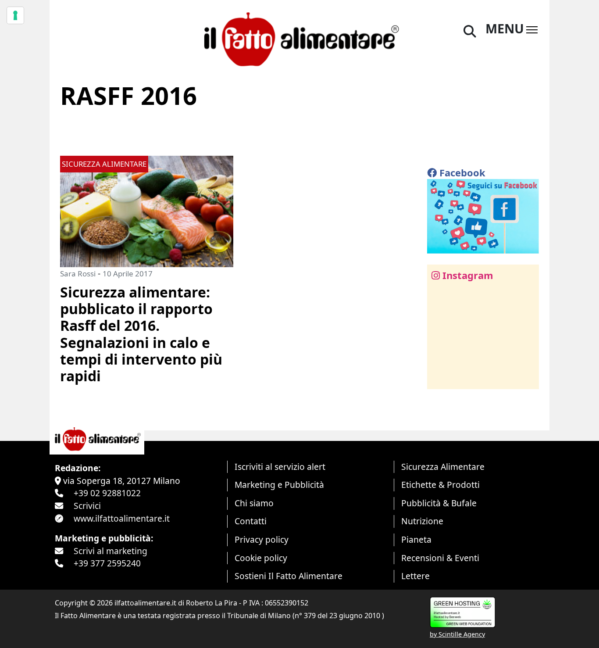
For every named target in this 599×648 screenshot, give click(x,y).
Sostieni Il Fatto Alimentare (288, 576)
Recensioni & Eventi (440, 558)
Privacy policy (262, 539)
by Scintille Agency (457, 634)
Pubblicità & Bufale (439, 503)
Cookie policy (261, 558)
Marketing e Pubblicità (279, 484)
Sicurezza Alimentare (443, 467)
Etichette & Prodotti (440, 484)
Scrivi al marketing (110, 551)
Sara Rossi (78, 274)
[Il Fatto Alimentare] (299, 38)
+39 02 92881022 (107, 493)
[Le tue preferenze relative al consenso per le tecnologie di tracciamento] (15, 15)
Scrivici (87, 506)
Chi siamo (254, 503)
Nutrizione (422, 521)
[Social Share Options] (440, 377)
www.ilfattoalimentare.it (122, 518)
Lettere (415, 576)
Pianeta (416, 539)
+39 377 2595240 (107, 563)
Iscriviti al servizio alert (280, 467)
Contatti (251, 521)
